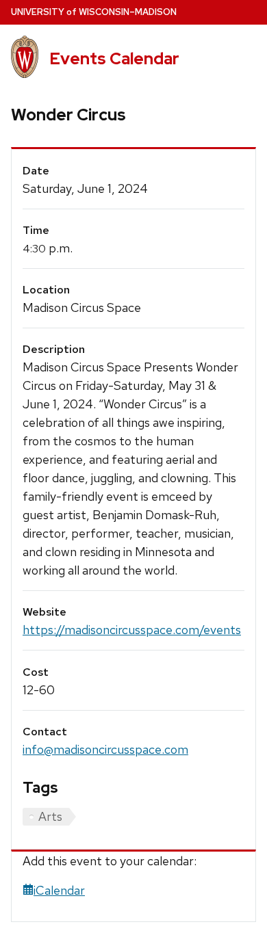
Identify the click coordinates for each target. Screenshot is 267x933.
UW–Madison (94, 12)
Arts (50, 816)
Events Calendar (114, 58)
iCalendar (59, 890)
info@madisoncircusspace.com (105, 749)
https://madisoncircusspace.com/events (132, 630)
